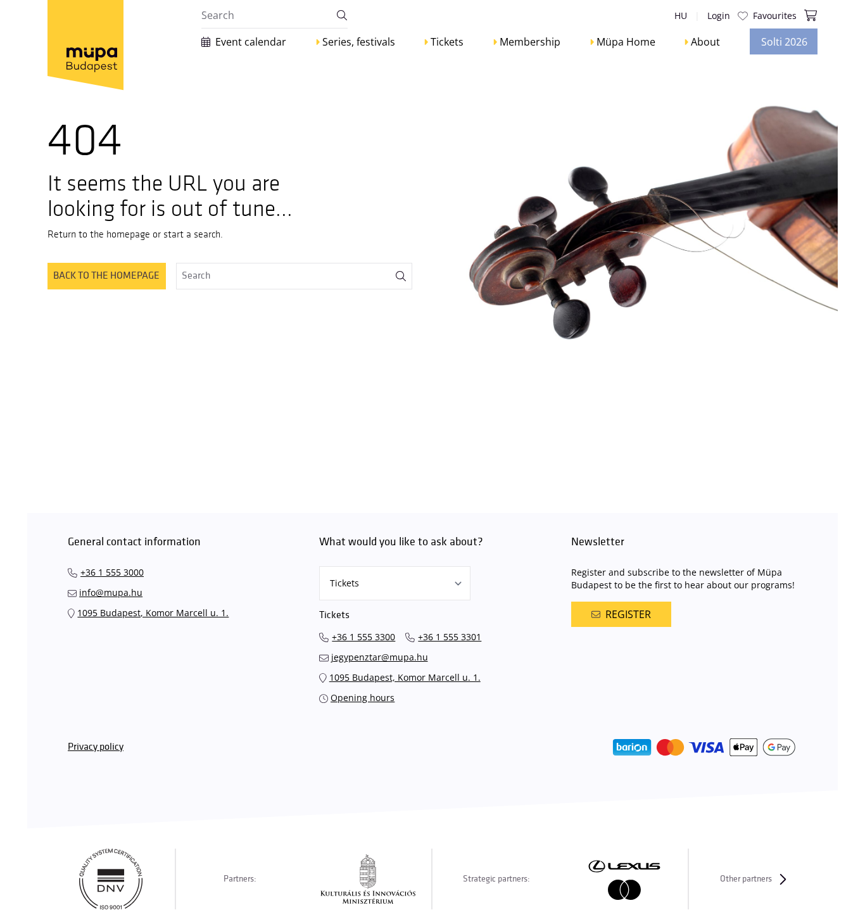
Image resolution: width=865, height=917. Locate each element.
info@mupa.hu (110, 592)
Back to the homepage (106, 276)
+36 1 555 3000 (112, 572)
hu (680, 15)
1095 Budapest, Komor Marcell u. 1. (153, 613)
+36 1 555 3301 (449, 637)
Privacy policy (95, 747)
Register (628, 614)
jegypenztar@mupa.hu (379, 657)
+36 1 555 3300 (363, 637)
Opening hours (363, 698)
